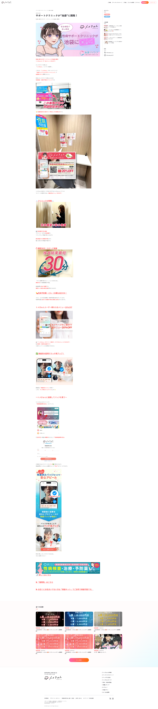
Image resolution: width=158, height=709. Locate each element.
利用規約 (46, 698)
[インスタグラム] (113, 698)
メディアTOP (38, 10)
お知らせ (107, 16)
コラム (107, 14)
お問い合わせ (79, 698)
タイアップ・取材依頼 (88, 698)
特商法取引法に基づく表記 (68, 698)
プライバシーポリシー (55, 698)
